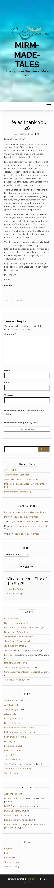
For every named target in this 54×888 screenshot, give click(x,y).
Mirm (36, 134)
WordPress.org (11, 866)
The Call (8, 755)
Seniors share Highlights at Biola (20, 667)
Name (8, 370)
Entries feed (10, 857)
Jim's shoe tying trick (14, 646)
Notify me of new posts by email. (21, 422)
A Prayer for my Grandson (16, 475)
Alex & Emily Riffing (13, 709)
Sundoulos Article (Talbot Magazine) (22, 672)
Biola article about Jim (15, 623)
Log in (7, 853)
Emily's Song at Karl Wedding (18, 732)
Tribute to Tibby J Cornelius (26, 517)
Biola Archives (11, 618)
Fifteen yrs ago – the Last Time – (32, 521)
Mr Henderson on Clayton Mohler (20, 824)
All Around (9, 714)
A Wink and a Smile (13, 700)
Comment (10, 334)
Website (8, 395)
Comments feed (12, 862)
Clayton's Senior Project (16, 815)
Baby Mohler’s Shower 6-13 (17, 492)
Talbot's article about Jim (16, 680)
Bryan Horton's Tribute (15, 632)
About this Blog (14, 593)
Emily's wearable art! (14, 737)
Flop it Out (9, 820)
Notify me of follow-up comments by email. (24, 412)
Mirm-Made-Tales (27, 54)
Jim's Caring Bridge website (17, 641)
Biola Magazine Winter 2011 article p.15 (23, 627)
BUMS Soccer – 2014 (14, 806)
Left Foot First (11, 655)
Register (8, 848)
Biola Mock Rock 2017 (15, 798)
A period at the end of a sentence (21, 479)
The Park (8, 764)
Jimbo (7, 650)
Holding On (10, 741)
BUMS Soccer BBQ (13, 811)
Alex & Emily (10, 705)
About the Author (15, 589)
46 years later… (11, 470)
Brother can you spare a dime (19, 727)
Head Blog (27, 882)
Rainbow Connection (14, 663)
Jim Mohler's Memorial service (18, 636)
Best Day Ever (11, 723)
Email (7, 382)
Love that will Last (13, 746)
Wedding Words (12, 773)
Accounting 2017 (12, 794)
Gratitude (18, 301)
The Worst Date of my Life (17, 768)
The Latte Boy (11, 759)
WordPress (33, 879)
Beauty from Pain (12, 718)
